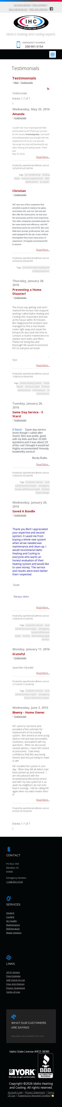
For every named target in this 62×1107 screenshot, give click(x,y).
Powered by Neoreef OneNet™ (35, 1095)
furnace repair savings (42, 491)
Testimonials (27, 82)
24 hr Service (13, 972)
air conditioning (32, 174)
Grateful (18, 654)
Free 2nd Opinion (38, 9)
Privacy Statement (15, 987)
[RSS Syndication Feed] (48, 89)
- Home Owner (28, 712)
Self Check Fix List (18, 9)
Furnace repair (32, 386)
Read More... (43, 157)
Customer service (34, 482)
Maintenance (13, 924)
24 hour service (43, 392)
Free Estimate (39, 5)
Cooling (10, 916)
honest (26, 635)
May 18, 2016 (18, 154)
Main (16, 82)
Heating (10, 912)
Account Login (15, 1092)
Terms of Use (13, 991)
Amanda (18, 114)
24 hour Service (22, 5)
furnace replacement (32, 178)
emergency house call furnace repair (32, 487)
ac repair (44, 181)
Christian (19, 191)
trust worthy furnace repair (32, 627)
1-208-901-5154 (14, 881)
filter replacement (37, 180)
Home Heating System (30, 383)
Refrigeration (13, 928)
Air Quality (11, 920)
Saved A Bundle (23, 511)
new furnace (39, 390)
